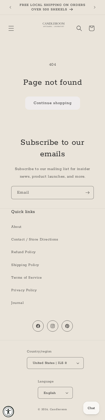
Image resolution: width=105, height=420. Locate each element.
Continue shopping (53, 103)
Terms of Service (26, 278)
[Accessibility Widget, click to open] (8, 411)
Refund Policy (23, 252)
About (16, 227)
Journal (17, 303)
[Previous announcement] (10, 7)
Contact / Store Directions (34, 239)
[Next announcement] (94, 7)
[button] (11, 28)
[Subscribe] (87, 192)
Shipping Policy (25, 265)
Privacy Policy (24, 290)
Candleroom (58, 409)
